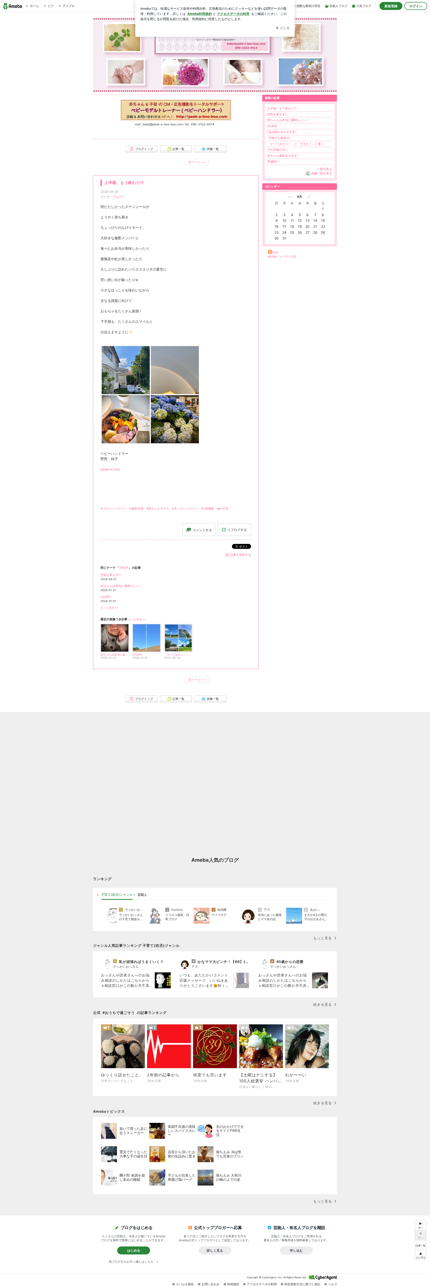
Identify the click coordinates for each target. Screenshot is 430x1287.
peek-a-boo (110, 469)
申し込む (296, 1250)
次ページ (196, 162)
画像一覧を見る (321, 173)
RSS (275, 252)
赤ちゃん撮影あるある (282, 155)
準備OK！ (273, 161)
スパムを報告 (185, 1284)
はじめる (133, 1250)
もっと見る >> (109, 607)
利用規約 (233, 1284)
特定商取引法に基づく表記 (302, 1284)
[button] (420, 1255)
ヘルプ (332, 1284)
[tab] (117, 895)
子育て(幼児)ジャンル (117, 895)
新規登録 (390, 6)
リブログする (237, 530)
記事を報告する (240, 555)
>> (309, 196)
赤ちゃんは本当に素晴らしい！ (121, 586)
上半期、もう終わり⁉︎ (124, 182)
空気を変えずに (111, 575)
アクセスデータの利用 (262, 1284)
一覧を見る (324, 169)
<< (290, 196)
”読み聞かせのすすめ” (282, 132)
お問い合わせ (210, 1284)
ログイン (415, 6)
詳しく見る (215, 1250)
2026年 (106, 597)
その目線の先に (277, 149)
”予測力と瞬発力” (279, 138)
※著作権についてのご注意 (281, 256)
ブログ (116, 197)
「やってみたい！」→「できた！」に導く (295, 144)
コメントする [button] (202, 530)
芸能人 (142, 895)
